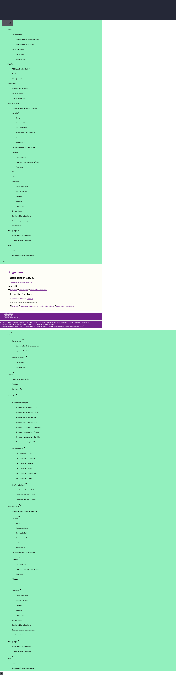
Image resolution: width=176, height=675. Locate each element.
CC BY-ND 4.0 (83, 322)
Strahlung (19, 167)
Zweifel (10, 64)
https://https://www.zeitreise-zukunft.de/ (69, 326)
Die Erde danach (17, 93)
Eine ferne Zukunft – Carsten (26, 500)
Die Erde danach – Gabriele (25, 458)
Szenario (15, 113)
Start (9, 30)
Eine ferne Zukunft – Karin (25, 490)
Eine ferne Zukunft (18, 98)
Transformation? (17, 226)
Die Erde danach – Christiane (26, 473)
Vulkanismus (20, 142)
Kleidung (19, 196)
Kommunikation (17, 211)
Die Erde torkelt (21, 128)
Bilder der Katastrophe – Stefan (27, 412)
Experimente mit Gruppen (25, 44)
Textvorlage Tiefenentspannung (23, 255)
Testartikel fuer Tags (21, 294)
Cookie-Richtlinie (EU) (12, 318)
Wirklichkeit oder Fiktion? (21, 69)
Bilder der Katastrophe (20, 88)
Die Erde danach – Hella (24, 463)
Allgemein (13, 290)
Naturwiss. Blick (13, 103)
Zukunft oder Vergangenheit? (22, 240)
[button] (5, 262)
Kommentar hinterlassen (38, 290)
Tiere (13, 177)
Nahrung (19, 201)
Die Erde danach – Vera (24, 453)
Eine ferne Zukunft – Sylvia (25, 495)
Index (13, 250)
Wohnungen (20, 206)
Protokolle (11, 84)
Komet (18, 118)
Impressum (8, 316)
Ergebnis (15, 152)
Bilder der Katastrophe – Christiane (28, 427)
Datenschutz (8, 314)
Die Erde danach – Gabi (24, 478)
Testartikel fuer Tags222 (21, 278)
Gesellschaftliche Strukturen (22, 216)
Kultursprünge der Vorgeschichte (23, 147)
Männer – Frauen (22, 191)
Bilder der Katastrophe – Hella (26, 417)
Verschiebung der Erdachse (25, 133)
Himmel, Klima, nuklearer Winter (27, 162)
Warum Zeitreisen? (18, 49)
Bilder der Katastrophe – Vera (26, 442)
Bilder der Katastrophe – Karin (26, 422)
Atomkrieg (24, 306)
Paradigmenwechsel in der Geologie (24, 108)
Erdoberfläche (21, 157)
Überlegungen (13, 231)
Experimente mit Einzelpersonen (27, 39)
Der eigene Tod (17, 79)
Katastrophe (23, 290)
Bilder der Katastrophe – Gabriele (28, 437)
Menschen (15, 182)
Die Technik (20, 54)
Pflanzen (15, 172)
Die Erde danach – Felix (24, 468)
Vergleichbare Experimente (21, 235)
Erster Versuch (17, 35)
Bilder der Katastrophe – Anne (26, 407)
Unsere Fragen (21, 59)
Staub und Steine (22, 123)
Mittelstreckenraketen (46, 306)
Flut (17, 137)
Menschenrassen (22, 186)
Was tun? (15, 74)
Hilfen (10, 245)
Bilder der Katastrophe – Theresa (27, 432)
